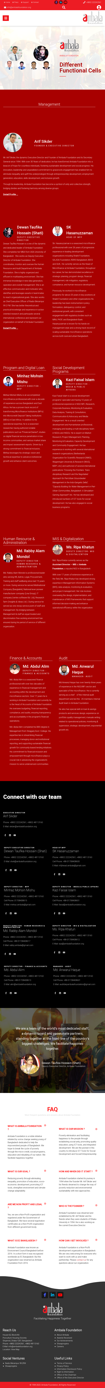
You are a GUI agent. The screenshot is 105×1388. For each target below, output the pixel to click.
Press (16, 2)
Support (26, 2)
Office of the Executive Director (70, 1378)
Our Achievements (65, 1341)
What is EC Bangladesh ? (22, 1240)
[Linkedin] (10, 835)
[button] (27, 1127)
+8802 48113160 (32, 1343)
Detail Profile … (10, 194)
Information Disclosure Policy (69, 1369)
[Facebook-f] (5, 835)
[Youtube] (15, 835)
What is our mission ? (72, 1129)
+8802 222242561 (93, 2)
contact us (81, 1260)
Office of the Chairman (66, 1375)
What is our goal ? (19, 1171)
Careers (60, 1346)
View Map (15, 1349)
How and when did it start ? (76, 1171)
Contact (36, 2)
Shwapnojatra (63, 1343)
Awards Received (64, 1338)
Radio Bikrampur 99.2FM (15, 1363)
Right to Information (65, 1372)
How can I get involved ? (73, 1240)
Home (8, 2)
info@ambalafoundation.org (19, 7)
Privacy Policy (63, 1366)
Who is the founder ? (71, 1206)
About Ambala (63, 1335)
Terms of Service (64, 1363)
